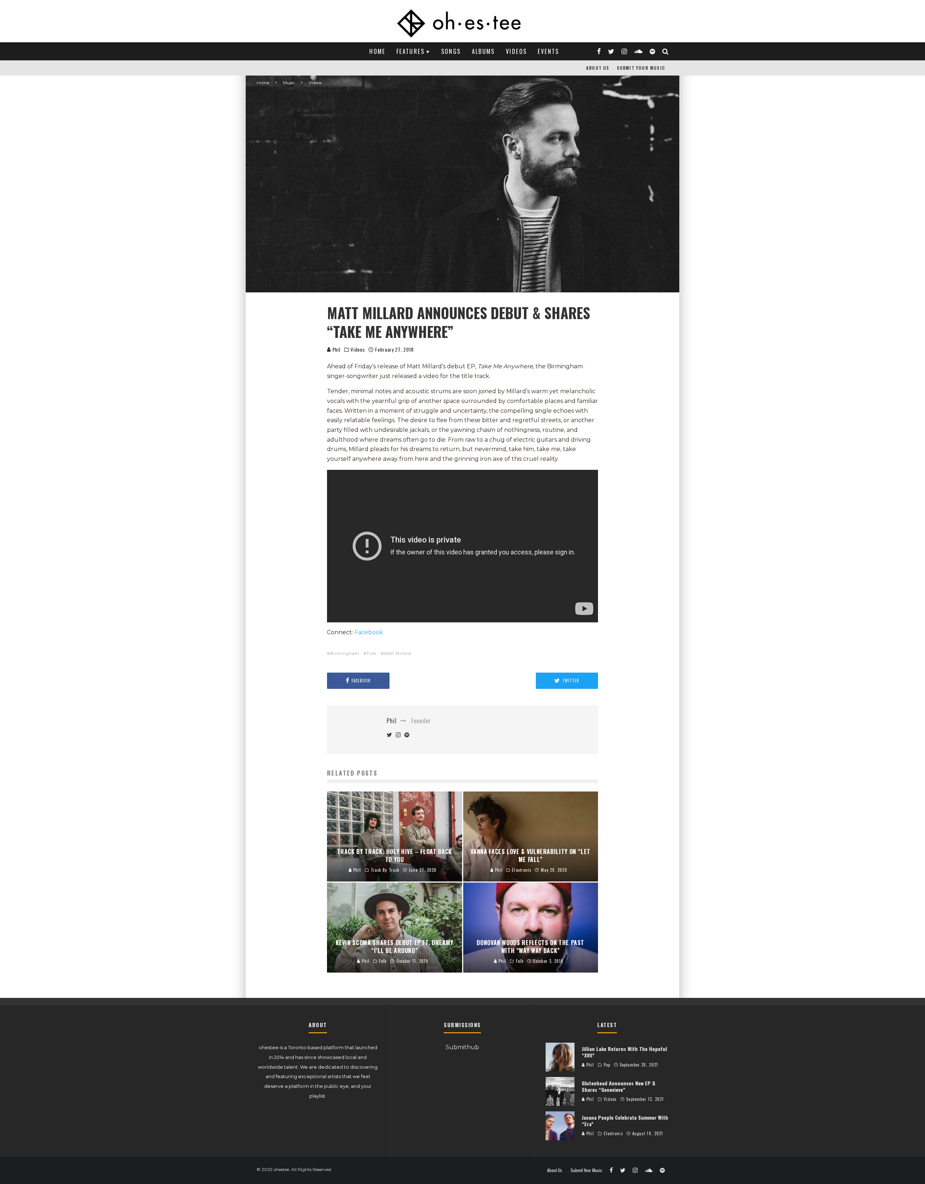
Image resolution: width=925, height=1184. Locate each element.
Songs (451, 51)
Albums (483, 51)
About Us (598, 68)
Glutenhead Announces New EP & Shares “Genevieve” (618, 1086)
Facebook (368, 632)
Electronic (613, 1133)
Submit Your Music (641, 68)
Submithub (462, 1047)
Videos (516, 51)
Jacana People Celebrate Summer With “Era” (625, 1121)
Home (377, 51)
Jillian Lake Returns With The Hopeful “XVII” (624, 1052)
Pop (607, 1064)
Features (410, 51)
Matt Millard (397, 653)
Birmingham (344, 653)
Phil (335, 349)
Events (548, 51)
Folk (372, 653)
